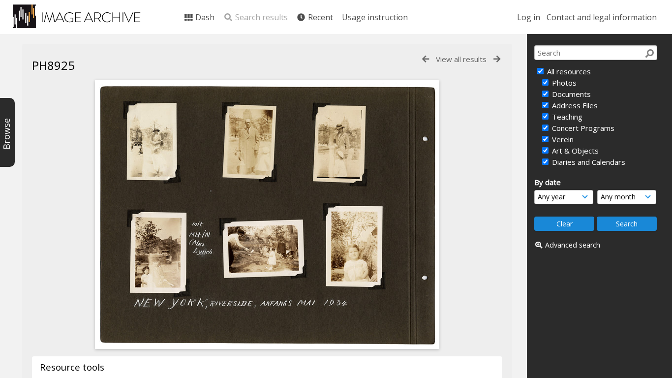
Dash (203, 17)
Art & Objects (574, 151)
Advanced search (572, 245)
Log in (528, 17)
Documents (570, 94)
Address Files (574, 105)
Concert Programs (582, 128)
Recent (319, 17)
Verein (562, 139)
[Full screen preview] (267, 346)
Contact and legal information (602, 17)
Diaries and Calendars (587, 162)
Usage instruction (375, 17)
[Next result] (496, 59)
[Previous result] (425, 59)
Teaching (566, 117)
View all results (461, 59)
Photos (563, 83)
